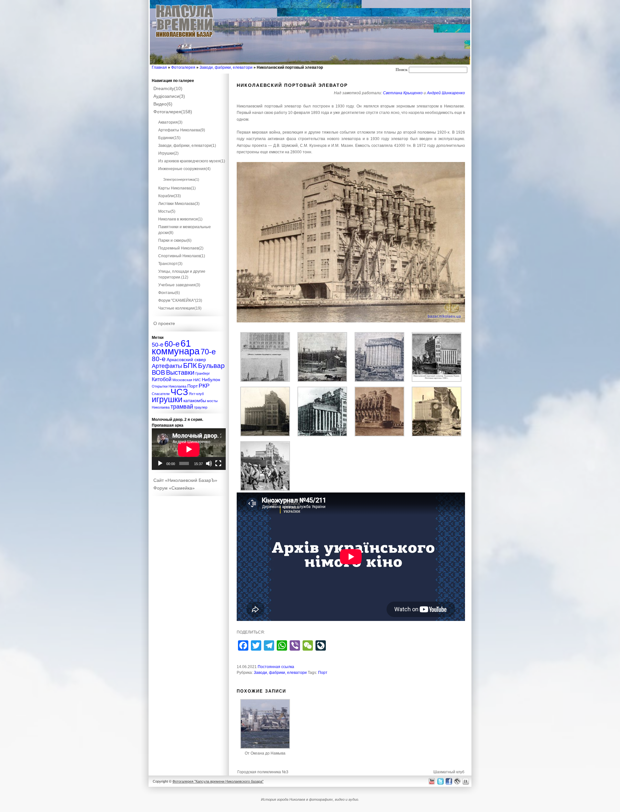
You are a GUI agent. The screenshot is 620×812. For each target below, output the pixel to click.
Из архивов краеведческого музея (191, 161)
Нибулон (211, 379)
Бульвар (211, 365)
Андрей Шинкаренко (446, 93)
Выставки (180, 372)
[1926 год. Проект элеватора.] (265, 380)
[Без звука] (209, 463)
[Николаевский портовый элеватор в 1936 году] (436, 380)
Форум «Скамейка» (174, 488)
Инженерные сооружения (184, 169)
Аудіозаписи (169, 96)
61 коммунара (176, 347)
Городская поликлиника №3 (262, 772)
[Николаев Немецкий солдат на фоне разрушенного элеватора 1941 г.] (436, 435)
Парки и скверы (174, 240)
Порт (322, 672)
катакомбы (194, 400)
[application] (189, 449)
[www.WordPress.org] (457, 781)
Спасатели (161, 394)
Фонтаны (169, 292)
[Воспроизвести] (160, 463)
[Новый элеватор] (322, 435)
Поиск (402, 69)
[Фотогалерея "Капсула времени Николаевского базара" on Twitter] (440, 781)
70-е (208, 351)
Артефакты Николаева (181, 130)
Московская (182, 380)
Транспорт (170, 263)
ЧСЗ (179, 392)
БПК (190, 365)
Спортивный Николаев (181, 256)
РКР (204, 385)
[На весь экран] (218, 463)
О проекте (164, 323)
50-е (157, 344)
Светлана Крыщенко (403, 93)
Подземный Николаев (180, 248)
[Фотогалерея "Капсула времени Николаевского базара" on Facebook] (448, 781)
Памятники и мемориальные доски (184, 230)
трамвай (181, 406)
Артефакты (167, 365)
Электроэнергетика (181, 179)
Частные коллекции (180, 308)
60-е (172, 344)
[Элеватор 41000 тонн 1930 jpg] (351, 242)
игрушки (167, 399)
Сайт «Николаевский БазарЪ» (185, 480)
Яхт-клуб (196, 394)
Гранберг (202, 373)
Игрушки (168, 153)
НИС (197, 380)
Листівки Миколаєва (179, 203)
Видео (162, 104)
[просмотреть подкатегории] (188, 116)
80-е (159, 358)
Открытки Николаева (169, 386)
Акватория (170, 122)
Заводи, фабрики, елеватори (226, 67)
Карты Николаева (177, 188)
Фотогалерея (183, 67)
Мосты (166, 211)
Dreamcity (167, 88)
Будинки (169, 138)
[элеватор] (265, 435)
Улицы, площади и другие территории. (181, 274)
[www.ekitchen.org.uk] (466, 781)
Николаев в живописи (180, 219)
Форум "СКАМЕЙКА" (180, 300)
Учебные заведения (179, 285)
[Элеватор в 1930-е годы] (379, 435)
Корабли (169, 196)
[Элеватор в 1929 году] (379, 380)
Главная (159, 67)
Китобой (161, 379)
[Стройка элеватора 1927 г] (322, 380)
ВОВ (158, 372)
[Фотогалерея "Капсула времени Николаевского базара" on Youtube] (432, 781)
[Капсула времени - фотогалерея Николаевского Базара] (185, 38)
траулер (200, 407)
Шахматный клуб (448, 772)
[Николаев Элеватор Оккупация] (265, 489)
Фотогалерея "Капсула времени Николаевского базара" (218, 781)
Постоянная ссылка (276, 667)
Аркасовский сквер (186, 359)
